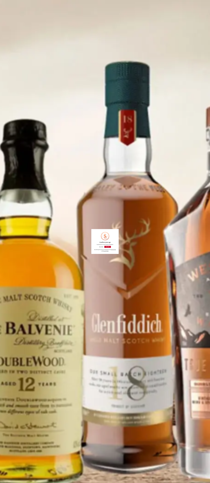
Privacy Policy (105, 251)
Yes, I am (107, 246)
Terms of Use (113, 249)
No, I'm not (101, 246)
